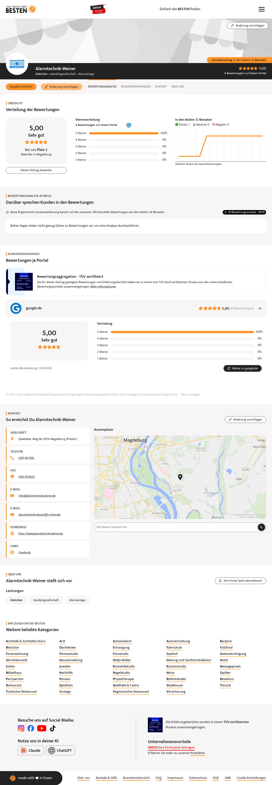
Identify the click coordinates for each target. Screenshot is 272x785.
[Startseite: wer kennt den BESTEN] (21, 9)
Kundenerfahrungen (136, 86)
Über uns (177, 86)
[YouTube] (41, 728)
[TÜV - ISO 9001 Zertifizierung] (155, 725)
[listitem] (26, 641)
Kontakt (161, 86)
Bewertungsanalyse (102, 86)
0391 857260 (26, 458)
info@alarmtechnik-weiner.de (37, 495)
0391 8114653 (27, 477)
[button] (21, 86)
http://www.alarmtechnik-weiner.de (41, 533)
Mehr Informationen (103, 286)
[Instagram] (21, 728)
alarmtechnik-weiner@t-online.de (40, 514)
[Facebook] (30, 728)
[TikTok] (52, 728)
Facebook (25, 552)
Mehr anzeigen (190, 394)
